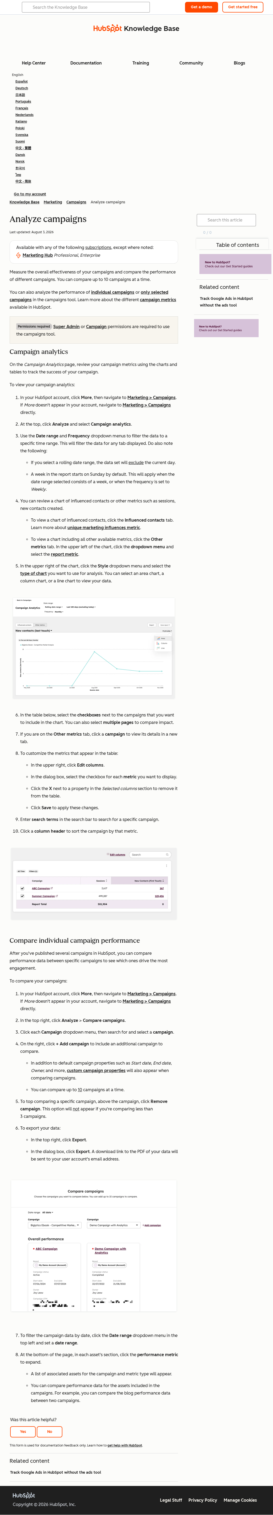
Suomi (20, 141)
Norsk (20, 161)
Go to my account (30, 194)
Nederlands (24, 115)
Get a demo (201, 7)
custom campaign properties (96, 1070)
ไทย (18, 175)
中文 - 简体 (23, 181)
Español (21, 81)
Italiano (21, 121)
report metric (64, 554)
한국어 (20, 168)
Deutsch (21, 88)
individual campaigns (112, 292)
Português (23, 101)
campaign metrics (158, 299)
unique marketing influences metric (103, 527)
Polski (20, 128)
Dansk (20, 155)
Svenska (21, 135)
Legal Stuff (171, 1500)
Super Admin (66, 326)
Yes (23, 1431)
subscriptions (98, 247)
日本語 (20, 95)
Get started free (243, 7)
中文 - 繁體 (23, 148)
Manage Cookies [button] (240, 1500)
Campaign (96, 326)
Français (21, 108)
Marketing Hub (38, 255)
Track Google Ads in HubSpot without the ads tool (55, 1472)
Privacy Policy (202, 1500)
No (49, 1431)
